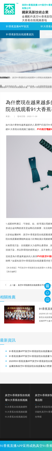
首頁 (21, 86)
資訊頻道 (30, 86)
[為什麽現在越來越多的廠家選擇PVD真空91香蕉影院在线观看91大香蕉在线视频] (10, 9)
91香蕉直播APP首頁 (17, 26)
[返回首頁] (47, 300)
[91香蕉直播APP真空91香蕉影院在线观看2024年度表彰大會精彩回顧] (19, 314)
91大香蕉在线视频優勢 (16, 407)
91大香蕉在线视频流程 (16, 417)
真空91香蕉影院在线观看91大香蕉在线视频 (17, 400)
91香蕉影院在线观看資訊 (20, 34)
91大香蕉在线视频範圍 (16, 412)
